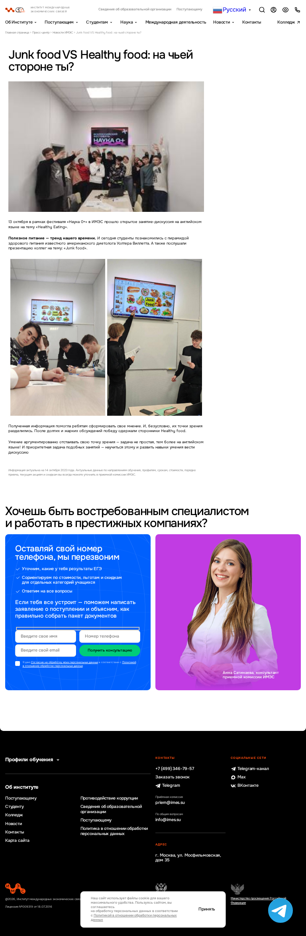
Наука (126, 22)
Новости (221, 22)
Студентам (97, 22)
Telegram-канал (253, 768)
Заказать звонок (172, 777)
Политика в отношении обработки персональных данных (114, 831)
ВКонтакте (248, 785)
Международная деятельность (175, 22)
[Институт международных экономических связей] (44, 10)
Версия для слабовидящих (285, 9)
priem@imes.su (170, 802)
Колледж (286, 22)
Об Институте (19, 22)
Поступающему (189, 10)
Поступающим (59, 22)
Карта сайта (17, 840)
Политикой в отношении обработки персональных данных (79, 664)
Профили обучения (29, 759)
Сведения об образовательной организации (134, 10)
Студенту (14, 806)
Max (241, 777)
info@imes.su (168, 820)
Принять (206, 909)
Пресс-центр (40, 32)
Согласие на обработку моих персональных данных (64, 662)
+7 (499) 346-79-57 (174, 768)
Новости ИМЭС (63, 32)
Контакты (251, 22)
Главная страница (17, 32)
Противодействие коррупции (109, 798)
